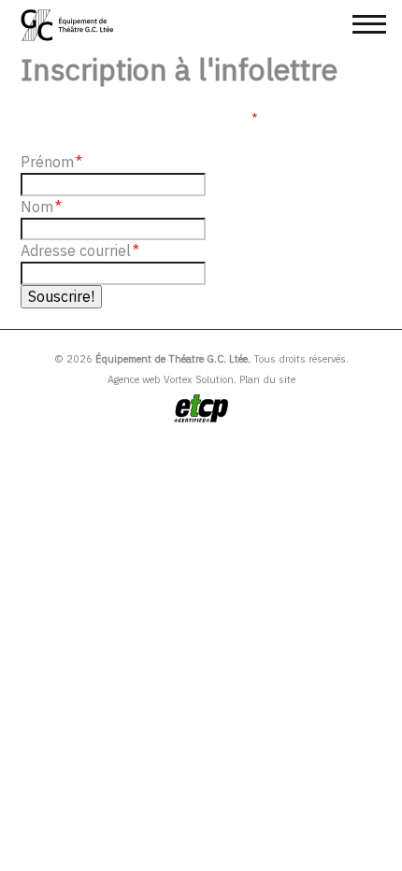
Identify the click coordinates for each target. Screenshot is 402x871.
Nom (41, 206)
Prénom (51, 161)
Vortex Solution (199, 379)
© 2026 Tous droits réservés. (201, 358)
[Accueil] (68, 25)
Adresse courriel (80, 250)
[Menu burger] (369, 24)
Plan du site (267, 379)
